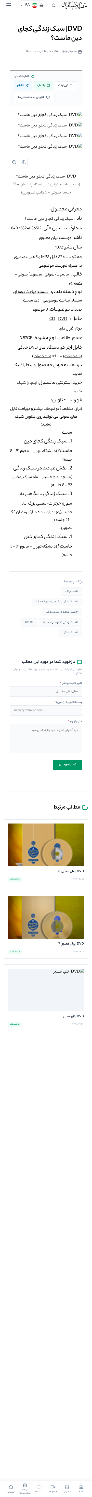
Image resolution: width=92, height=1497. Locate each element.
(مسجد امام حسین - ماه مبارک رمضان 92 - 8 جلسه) (42, 477)
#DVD (29, 622)
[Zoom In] (24, 162)
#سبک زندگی (70, 633)
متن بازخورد (75, 722)
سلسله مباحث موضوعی (62, 301)
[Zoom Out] (14, 162)
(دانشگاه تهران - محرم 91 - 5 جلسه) (41, 546)
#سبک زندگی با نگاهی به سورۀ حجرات (57, 602)
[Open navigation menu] (9, 5)
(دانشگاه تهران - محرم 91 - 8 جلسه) (41, 451)
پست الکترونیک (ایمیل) (68, 702)
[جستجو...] (54, 5)
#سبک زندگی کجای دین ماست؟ (60, 622)
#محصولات (71, 591)
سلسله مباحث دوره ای (31, 292)
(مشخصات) (72, 356)
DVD (62, 319)
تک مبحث (31, 301)
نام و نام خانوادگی (71, 683)
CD (52, 319)
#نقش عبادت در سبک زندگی (62, 612)
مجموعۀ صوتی (56, 275)
